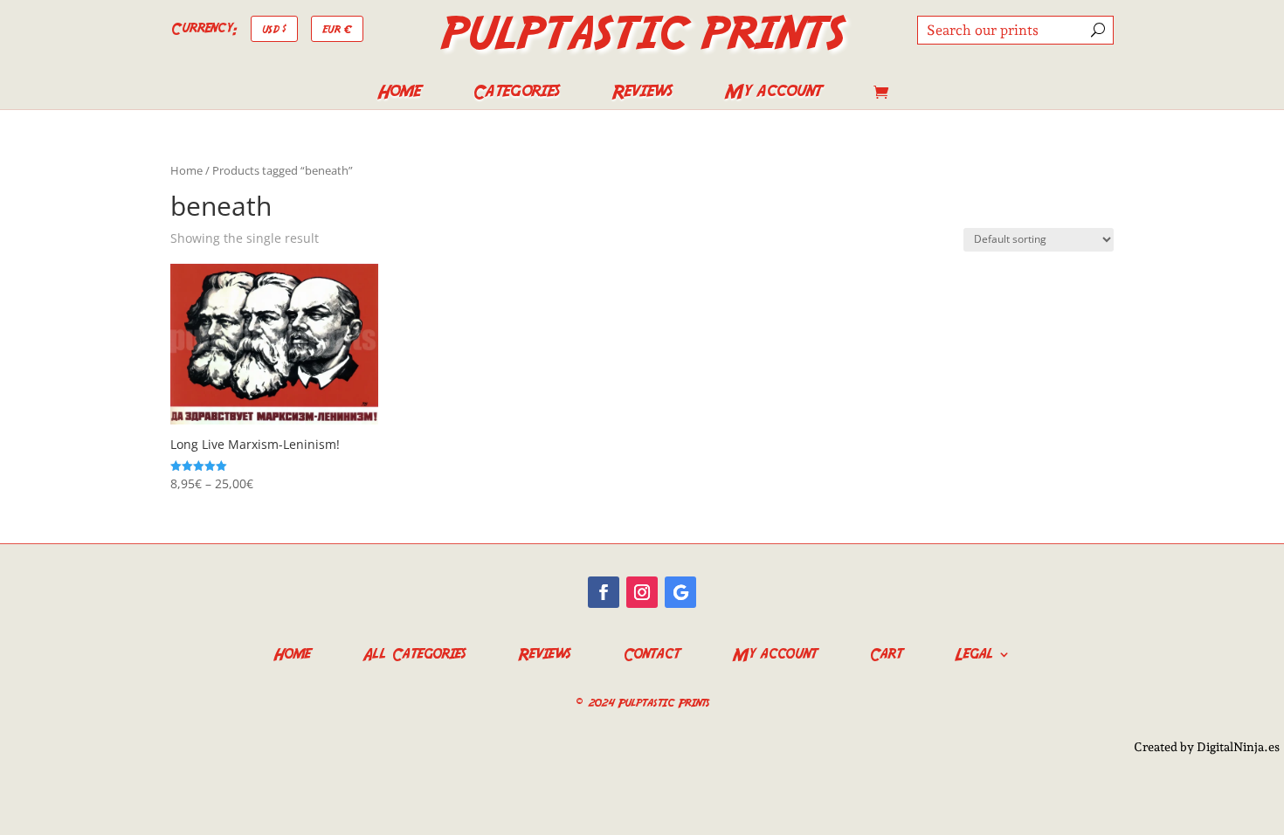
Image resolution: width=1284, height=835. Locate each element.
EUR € (337, 28)
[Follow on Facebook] (603, 592)
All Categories (414, 652)
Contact (651, 652)
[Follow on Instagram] (642, 592)
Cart (885, 652)
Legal (974, 652)
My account (772, 94)
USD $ (274, 28)
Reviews (641, 94)
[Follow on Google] (680, 592)
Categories (516, 94)
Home (398, 94)
